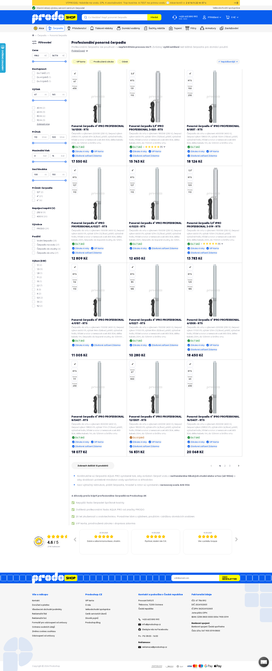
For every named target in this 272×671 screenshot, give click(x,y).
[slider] (33, 61)
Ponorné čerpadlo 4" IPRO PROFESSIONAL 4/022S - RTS (155, 224)
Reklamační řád (39, 614)
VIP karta (89, 600)
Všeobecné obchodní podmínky (47, 609)
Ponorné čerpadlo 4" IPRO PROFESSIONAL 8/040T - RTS (97, 418)
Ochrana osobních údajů (43, 627)
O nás (88, 605)
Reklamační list (39, 618)
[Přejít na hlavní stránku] (54, 17)
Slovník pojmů (91, 618)
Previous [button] (74, 539)
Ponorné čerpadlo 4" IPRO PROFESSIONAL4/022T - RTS (89, 224)
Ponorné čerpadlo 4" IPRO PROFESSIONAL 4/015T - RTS (97, 321)
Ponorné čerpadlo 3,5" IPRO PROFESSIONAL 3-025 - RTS (146, 127)
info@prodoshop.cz (151, 624)
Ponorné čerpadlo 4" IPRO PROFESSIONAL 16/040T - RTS (213, 418)
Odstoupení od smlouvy (43, 636)
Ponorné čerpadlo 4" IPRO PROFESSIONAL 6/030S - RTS (213, 321)
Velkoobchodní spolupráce (97, 609)
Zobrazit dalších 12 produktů (93, 465)
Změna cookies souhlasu (44, 631)
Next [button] (236, 539)
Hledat (154, 17)
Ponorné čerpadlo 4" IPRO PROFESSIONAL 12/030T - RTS (155, 418)
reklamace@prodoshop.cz (154, 647)
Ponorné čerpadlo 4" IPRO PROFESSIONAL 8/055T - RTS (213, 127)
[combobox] (228, 61)
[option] (103, 541)
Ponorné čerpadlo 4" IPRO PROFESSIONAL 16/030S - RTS (97, 127)
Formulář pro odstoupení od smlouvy (49, 622)
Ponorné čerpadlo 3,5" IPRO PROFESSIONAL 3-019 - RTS (204, 224)
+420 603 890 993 (150, 619)
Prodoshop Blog (92, 622)
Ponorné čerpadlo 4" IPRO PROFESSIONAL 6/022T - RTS (155, 321)
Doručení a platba (40, 605)
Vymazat (144, 17)
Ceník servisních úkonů (96, 614)
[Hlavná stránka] (33, 35)
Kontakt (36, 600)
